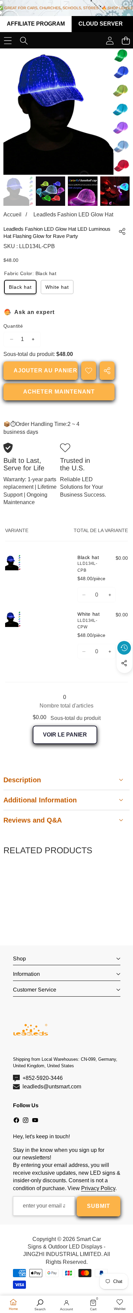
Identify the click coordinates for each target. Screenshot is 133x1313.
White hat (57, 287)
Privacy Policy (98, 1188)
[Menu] (7, 40)
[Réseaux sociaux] (124, 663)
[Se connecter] (109, 40)
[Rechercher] (23, 40)
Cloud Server (100, 24)
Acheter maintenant (59, 392)
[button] (124, 679)
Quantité (13, 326)
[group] (18, 191)
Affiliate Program (36, 24)
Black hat (20, 287)
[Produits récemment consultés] (124, 648)
